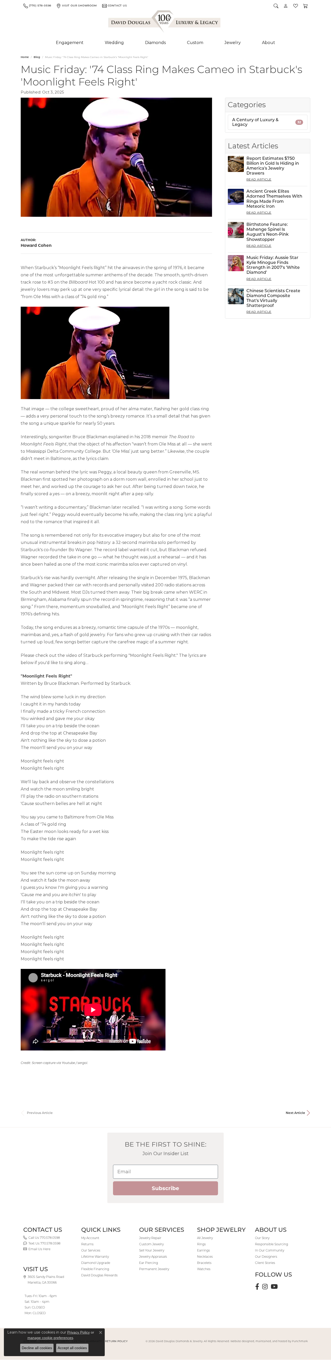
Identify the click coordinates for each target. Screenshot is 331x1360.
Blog (37, 57)
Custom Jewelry (151, 1244)
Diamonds (155, 42)
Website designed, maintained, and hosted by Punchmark (269, 1341)
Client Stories (265, 1263)
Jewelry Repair (150, 1238)
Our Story (262, 1238)
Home (25, 57)
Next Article (295, 1113)
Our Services (90, 1250)
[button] (276, 6)
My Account (90, 1238)
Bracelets (204, 1263)
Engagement (70, 42)
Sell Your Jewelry (151, 1250)
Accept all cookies (72, 1348)
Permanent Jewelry (154, 1269)
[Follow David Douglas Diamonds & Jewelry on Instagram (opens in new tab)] (265, 1286)
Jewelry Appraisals (153, 1256)
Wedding (114, 42)
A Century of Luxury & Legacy (266, 122)
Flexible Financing (95, 1269)
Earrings (203, 1250)
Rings (201, 1244)
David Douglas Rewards (99, 1275)
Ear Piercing (148, 1263)
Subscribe (165, 1188)
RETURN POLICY (116, 1341)
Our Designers (266, 1256)
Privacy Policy (78, 1332)
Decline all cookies (37, 1348)
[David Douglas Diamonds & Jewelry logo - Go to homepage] (165, 22)
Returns (87, 1244)
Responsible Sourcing (271, 1244)
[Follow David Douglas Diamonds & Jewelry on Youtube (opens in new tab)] (274, 1286)
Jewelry (232, 42)
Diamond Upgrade (95, 1263)
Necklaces (205, 1256)
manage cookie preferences (50, 1338)
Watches (203, 1269)
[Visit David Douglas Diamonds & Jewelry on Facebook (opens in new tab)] (257, 1286)
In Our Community (269, 1250)
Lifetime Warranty (95, 1256)
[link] (37, 6)
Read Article (259, 179)
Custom (195, 42)
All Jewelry (205, 1238)
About (268, 42)
